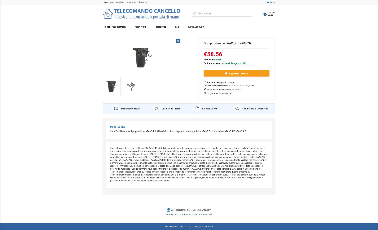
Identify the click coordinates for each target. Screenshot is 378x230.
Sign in (272, 2)
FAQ (177, 27)
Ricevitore (140, 27)
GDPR (203, 214)
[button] (178, 41)
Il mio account (196, 27)
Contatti (161, 27)
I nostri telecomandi (114, 27)
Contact (194, 214)
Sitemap (170, 214)
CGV (210, 214)
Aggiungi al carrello (238, 74)
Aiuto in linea (182, 214)
